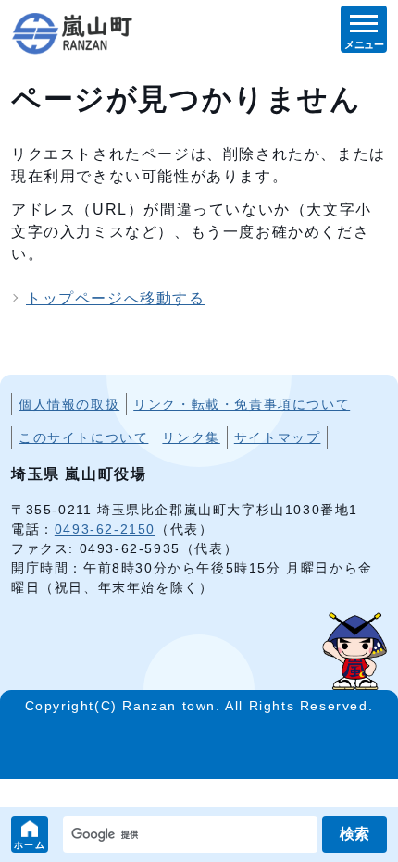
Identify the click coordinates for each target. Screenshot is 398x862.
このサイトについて (83, 437)
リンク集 (190, 437)
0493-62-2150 (105, 529)
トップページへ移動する (115, 298)
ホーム (30, 845)
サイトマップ (277, 437)
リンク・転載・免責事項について (241, 404)
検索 (354, 834)
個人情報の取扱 (69, 404)
